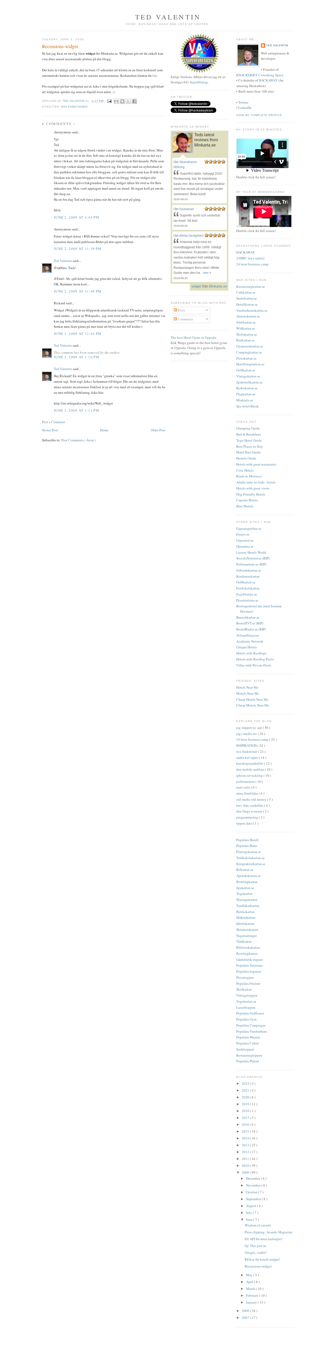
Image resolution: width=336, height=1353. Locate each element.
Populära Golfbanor (250, 1013)
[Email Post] (109, 100)
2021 (246, 1090)
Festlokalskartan (248, 588)
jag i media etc (247, 733)
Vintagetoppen (247, 995)
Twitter (243, 102)
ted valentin (168, 16)
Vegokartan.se (246, 1001)
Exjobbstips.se (246, 594)
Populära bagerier (248, 971)
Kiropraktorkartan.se (250, 863)
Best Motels (244, 506)
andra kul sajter (247, 757)
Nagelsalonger (246, 935)
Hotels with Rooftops (251, 653)
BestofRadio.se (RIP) (251, 629)
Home (104, 430)
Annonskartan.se (248, 316)
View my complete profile (259, 115)
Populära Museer (248, 1037)
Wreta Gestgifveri (191, 236)
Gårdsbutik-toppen (249, 959)
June (249, 1219)
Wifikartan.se (245, 328)
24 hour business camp (252, 264)
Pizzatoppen (245, 977)
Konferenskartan (248, 576)
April (250, 1281)
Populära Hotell (247, 839)
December (253, 1178)
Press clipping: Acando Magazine (268, 1232)
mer (206, 273)
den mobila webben (250, 769)
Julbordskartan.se (248, 570)
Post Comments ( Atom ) (78, 440)
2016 (246, 1124)
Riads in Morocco (249, 476)
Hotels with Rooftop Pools (255, 659)
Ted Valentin (63, 260)
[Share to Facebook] (134, 101)
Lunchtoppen (245, 1007)
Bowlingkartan (247, 881)
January (252, 1302)
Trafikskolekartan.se (250, 857)
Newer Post (50, 430)
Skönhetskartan (247, 929)
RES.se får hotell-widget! (262, 1259)
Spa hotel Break (247, 406)
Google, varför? (256, 1252)
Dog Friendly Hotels (250, 494)
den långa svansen (249, 811)
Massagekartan (247, 899)
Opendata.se (245, 546)
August (251, 1205)
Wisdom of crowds (258, 1225)
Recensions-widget (258, 1266)
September (254, 1199)
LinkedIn (244, 107)
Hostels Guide (246, 458)
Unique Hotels (246, 647)
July (249, 1212)
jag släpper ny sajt (249, 727)
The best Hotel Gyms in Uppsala (193, 337)
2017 (246, 1117)
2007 (246, 1317)
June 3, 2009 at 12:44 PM (77, 333)
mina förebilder (247, 793)
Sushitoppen (245, 1049)
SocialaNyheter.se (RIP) (253, 558)
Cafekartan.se (245, 292)
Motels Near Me (247, 693)
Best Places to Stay (249, 446)
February (252, 1295)
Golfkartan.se (245, 370)
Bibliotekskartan (248, 947)
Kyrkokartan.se (247, 388)
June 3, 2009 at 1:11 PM (76, 410)
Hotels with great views (252, 488)
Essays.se (242, 534)
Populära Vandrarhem (251, 1031)
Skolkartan (244, 989)
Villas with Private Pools (253, 665)
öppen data (244, 823)
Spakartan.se (245, 887)
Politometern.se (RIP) (251, 564)
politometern (245, 781)
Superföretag (199, 82)
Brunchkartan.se (247, 617)
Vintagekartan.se (248, 376)
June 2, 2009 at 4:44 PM (76, 217)
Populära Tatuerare (249, 965)
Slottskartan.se (246, 334)
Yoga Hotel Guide (249, 440)
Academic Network (249, 641)
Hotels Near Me (247, 687)
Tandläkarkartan (247, 905)
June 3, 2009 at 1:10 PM (76, 357)
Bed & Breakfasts (248, 434)
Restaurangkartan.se (250, 286)
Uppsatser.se (245, 540)
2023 (246, 1083)
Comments (185, 319)
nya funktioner (74, 106)
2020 (246, 1097)
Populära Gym (246, 1019)
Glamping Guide (248, 428)
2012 (246, 1151)
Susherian (186, 209)
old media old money (251, 799)
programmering (247, 817)
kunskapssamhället (250, 763)
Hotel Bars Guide (248, 452)
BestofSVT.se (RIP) (249, 623)
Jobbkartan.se (246, 322)
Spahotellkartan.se (249, 382)
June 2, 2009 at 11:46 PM (77, 291)
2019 (246, 1104)
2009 (246, 1172)
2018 (246, 1110)
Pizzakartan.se (246, 358)
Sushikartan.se (246, 298)
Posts (181, 310)
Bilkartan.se (244, 869)
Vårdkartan (244, 941)
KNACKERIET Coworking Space (260, 75)
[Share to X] (128, 101)
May (249, 1275)
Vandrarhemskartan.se (251, 310)
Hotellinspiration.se (250, 364)
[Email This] (116, 101)
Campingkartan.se (249, 352)
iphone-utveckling (250, 775)
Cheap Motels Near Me (252, 705)
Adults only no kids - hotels (256, 482)
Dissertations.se (247, 600)
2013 (246, 1145)
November (253, 1185)
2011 (246, 1158)
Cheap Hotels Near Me (252, 699)
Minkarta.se (244, 400)
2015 (246, 1131)
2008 (246, 1310)
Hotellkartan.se (247, 304)
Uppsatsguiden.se (248, 528)
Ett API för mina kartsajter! (263, 1238)
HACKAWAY (268, 80)
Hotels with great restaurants (256, 464)
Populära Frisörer (248, 983)
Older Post (158, 430)
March (251, 1288)
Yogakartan (244, 893)
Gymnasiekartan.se (249, 346)
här (155, 75)
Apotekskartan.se (248, 875)
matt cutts (243, 787)
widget (196, 286)
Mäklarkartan (245, 917)
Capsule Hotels (247, 500)
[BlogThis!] (122, 101)
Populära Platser (247, 1061)
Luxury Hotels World (251, 552)
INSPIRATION (247, 745)
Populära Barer (246, 845)
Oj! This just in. (256, 1245)
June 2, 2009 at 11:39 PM (77, 248)
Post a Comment (53, 422)
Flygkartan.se (245, 394)
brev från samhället (250, 805)
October (252, 1192)
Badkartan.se (245, 340)
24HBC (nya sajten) (250, 258)
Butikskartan (245, 911)
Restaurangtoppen (249, 1055)
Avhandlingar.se (247, 635)
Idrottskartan (245, 923)
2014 (246, 1138)
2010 (246, 1165)
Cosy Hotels (245, 470)
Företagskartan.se (248, 851)
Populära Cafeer (247, 1043)
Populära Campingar (250, 1025)
